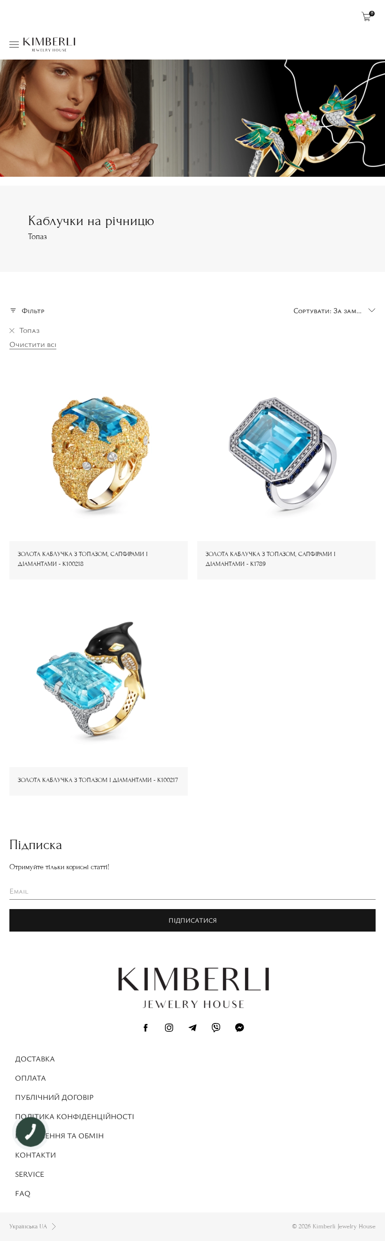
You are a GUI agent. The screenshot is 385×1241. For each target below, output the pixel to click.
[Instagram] (169, 1029)
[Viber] (216, 1029)
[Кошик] (366, 16)
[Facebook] (145, 1029)
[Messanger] (239, 1029)
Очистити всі (32, 344)
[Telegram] (192, 1029)
